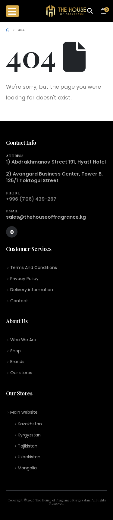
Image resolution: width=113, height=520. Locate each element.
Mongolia (27, 468)
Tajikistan (27, 446)
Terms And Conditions (33, 267)
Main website (24, 412)
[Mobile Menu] (12, 11)
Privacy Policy (24, 279)
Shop (15, 351)
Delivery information (31, 290)
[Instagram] (11, 232)
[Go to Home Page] (7, 30)
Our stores (21, 373)
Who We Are (23, 340)
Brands (17, 362)
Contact (19, 301)
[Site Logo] (66, 11)
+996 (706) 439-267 (31, 199)
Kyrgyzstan (29, 435)
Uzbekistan (29, 457)
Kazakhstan (30, 424)
